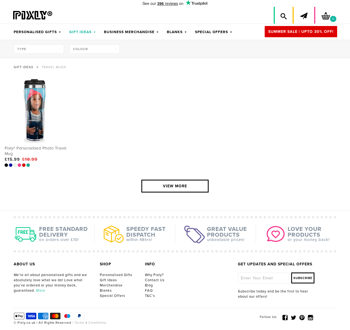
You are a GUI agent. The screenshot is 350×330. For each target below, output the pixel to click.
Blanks (106, 290)
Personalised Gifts (116, 275)
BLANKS (177, 32)
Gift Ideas (108, 280)
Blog (149, 285)
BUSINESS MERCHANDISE (131, 32)
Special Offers (112, 296)
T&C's (150, 296)
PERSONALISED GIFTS (37, 32)
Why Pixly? (154, 275)
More (40, 290)
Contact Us (155, 280)
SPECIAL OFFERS (213, 32)
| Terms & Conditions (88, 323)
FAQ (149, 290)
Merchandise (111, 285)
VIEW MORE (175, 186)
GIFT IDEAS (82, 32)
